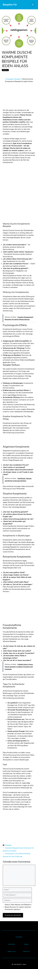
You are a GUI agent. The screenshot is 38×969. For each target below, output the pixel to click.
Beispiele (5, 70)
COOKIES (11, 944)
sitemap (19, 937)
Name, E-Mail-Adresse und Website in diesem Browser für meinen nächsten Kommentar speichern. (18, 907)
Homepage (9, 79)
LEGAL (26, 944)
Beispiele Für (10, 4)
